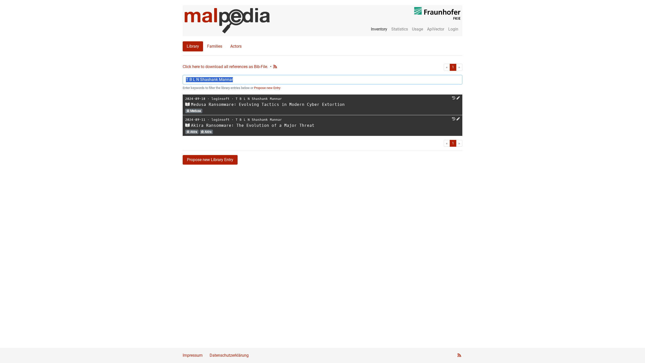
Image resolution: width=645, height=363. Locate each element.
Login (453, 29)
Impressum (193, 355)
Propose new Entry (267, 88)
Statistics (399, 29)
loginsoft (220, 99)
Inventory (379, 29)
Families (214, 46)
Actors (236, 46)
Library (193, 46)
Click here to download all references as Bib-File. (225, 66)
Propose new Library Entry (210, 159)
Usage (417, 29)
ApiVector (435, 29)
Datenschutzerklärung (229, 355)
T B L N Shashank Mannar (259, 99)
